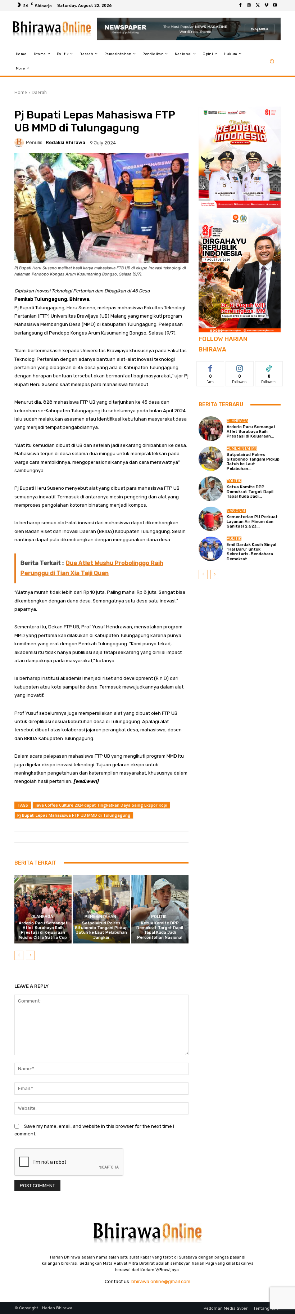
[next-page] (30, 955)
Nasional (236, 511)
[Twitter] (257, 5)
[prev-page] (18, 955)
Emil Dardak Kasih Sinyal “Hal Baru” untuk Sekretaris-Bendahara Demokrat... (251, 551)
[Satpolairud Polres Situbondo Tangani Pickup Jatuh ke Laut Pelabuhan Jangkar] (101, 909)
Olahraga (42, 917)
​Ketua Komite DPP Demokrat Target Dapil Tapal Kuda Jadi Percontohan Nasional (159, 930)
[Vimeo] (266, 5)
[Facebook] (240, 5)
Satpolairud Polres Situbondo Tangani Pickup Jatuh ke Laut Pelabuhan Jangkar (101, 930)
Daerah (39, 92)
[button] (272, 61)
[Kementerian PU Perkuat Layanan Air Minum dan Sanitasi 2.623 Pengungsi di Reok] (211, 519)
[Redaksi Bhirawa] (20, 142)
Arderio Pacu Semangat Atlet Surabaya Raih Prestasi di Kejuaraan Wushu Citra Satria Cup (43, 930)
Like (210, 366)
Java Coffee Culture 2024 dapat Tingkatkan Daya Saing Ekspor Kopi (101, 805)
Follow (239, 366)
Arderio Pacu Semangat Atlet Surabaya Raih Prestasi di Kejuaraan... (251, 432)
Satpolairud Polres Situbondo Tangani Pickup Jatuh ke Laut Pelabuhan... (253, 461)
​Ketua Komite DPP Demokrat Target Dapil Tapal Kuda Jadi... (250, 492)
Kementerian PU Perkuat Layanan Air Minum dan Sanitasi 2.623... (252, 522)
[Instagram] (249, 5)
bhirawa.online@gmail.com (160, 1281)
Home (20, 92)
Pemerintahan (100, 917)
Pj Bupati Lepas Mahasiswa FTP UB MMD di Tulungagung (74, 815)
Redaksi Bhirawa (65, 142)
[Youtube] (275, 5)
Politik (159, 917)
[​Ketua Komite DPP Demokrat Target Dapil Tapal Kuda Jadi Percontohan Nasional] (160, 909)
